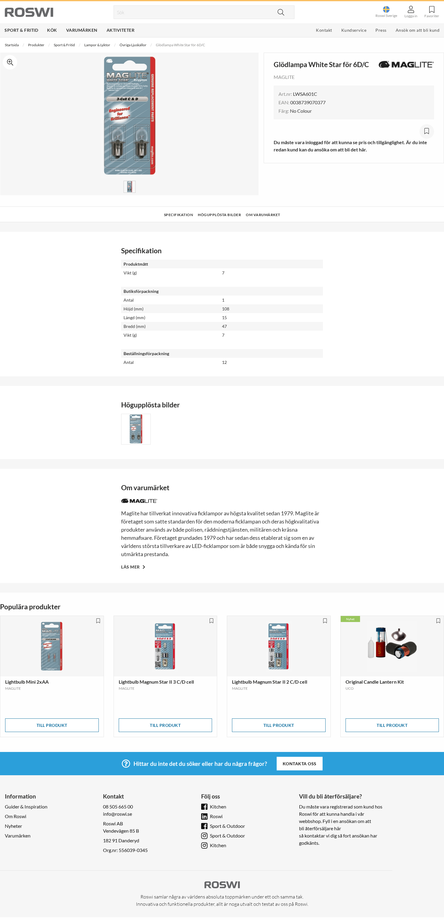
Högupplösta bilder (219, 214)
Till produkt (52, 725)
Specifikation (178, 214)
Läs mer (131, 566)
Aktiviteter (121, 30)
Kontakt (324, 30)
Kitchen (218, 806)
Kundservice (354, 30)
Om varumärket (263, 214)
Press (381, 30)
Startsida (12, 45)
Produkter (36, 45)
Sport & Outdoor (227, 826)
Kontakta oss (300, 763)
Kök (52, 30)
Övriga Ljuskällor (133, 45)
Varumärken (82, 30)
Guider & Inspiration (26, 806)
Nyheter (13, 826)
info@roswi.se (117, 814)
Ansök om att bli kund (418, 30)
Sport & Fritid (21, 30)
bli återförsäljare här (320, 828)
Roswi (216, 816)
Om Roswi (15, 816)
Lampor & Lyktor (97, 45)
